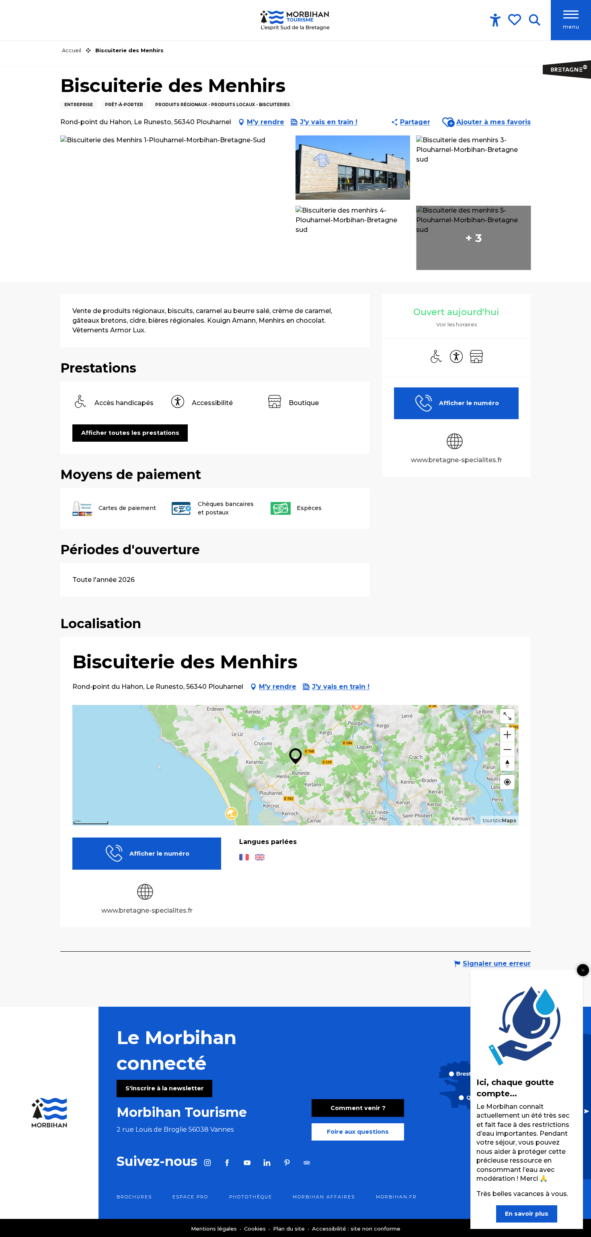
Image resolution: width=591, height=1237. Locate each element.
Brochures (134, 1197)
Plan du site (289, 1228)
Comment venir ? (358, 1108)
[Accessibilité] (495, 20)
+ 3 (473, 238)
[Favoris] (515, 19)
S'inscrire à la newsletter (164, 1088)
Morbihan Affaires (324, 1197)
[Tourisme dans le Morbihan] (295, 20)
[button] (534, 20)
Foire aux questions (358, 1131)
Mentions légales (214, 1228)
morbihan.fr (396, 1197)
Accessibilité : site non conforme (356, 1228)
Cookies (255, 1228)
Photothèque (250, 1197)
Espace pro (190, 1197)
